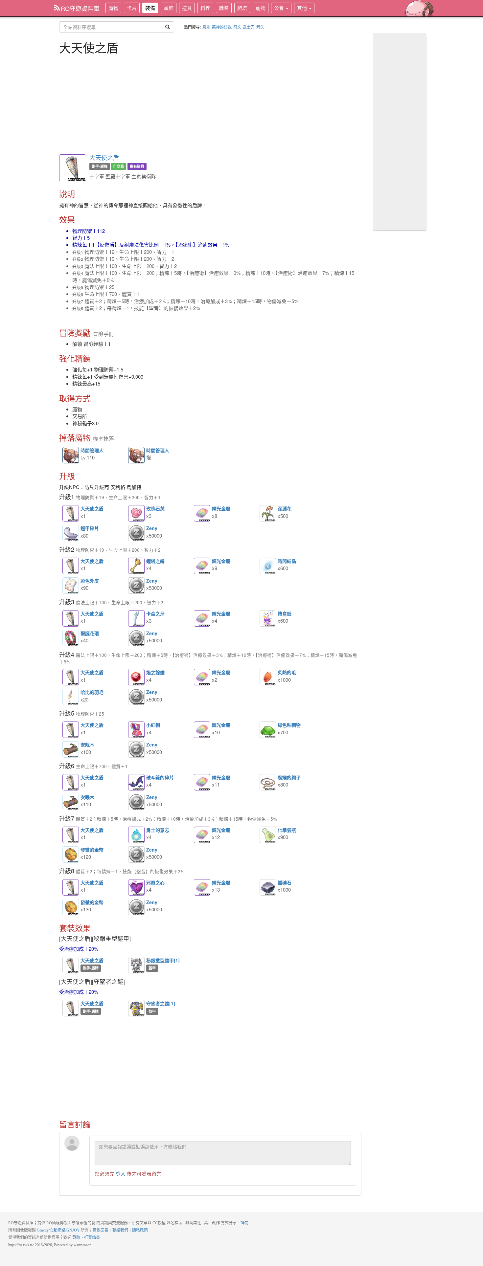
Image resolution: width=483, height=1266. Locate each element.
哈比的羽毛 (70, 697)
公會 (279, 7)
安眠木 (70, 749)
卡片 (132, 7)
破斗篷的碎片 (136, 782)
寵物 (260, 7)
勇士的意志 (136, 835)
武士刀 (249, 27)
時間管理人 (71, 455)
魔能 (206, 27)
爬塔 (242, 7)
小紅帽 (136, 730)
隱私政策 (140, 1230)
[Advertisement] (210, 103)
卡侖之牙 (136, 618)
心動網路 (57, 1230)
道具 (187, 7)
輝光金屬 (202, 513)
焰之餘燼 (136, 677)
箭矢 (260, 27)
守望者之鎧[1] (136, 1008)
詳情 (244, 1223)
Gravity (43, 1230)
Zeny (136, 533)
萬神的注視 (222, 27)
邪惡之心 (136, 887)
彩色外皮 (70, 585)
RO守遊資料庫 (80, 8)
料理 (205, 7)
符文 (237, 27)
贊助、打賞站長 (86, 1237)
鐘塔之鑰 (136, 566)
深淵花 (268, 513)
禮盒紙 (268, 618)
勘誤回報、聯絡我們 (110, 1230)
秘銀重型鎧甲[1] (136, 965)
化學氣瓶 (268, 835)
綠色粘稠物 (268, 730)
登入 (121, 1173)
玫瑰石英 (136, 513)
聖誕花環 (70, 638)
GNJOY (73, 1230)
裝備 (150, 7)
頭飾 (168, 7)
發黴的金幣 (70, 854)
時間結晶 (268, 566)
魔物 (113, 7)
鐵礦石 (268, 887)
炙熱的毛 (268, 677)
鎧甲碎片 (70, 533)
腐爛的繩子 (268, 782)
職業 (224, 7)
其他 (302, 7)
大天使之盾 (104, 157)
